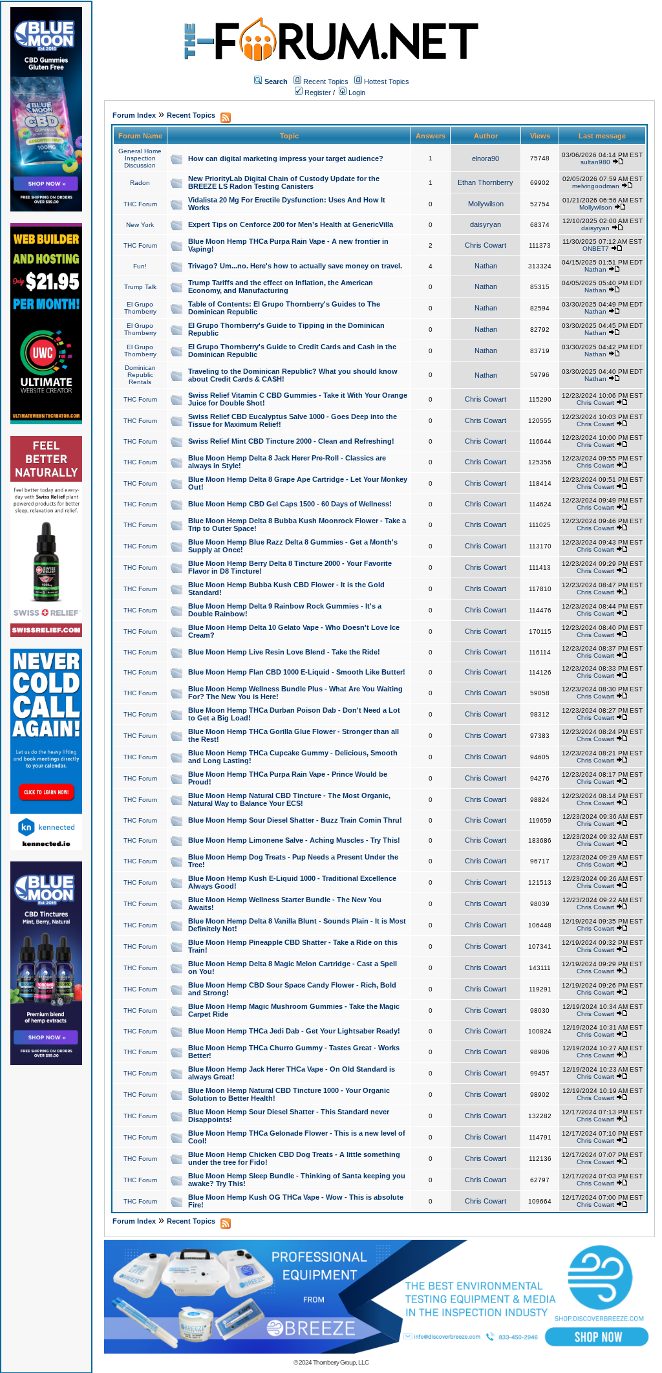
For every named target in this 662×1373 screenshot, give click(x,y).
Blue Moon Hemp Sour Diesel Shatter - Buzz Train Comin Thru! (295, 820)
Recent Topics (325, 81)
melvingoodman (595, 185)
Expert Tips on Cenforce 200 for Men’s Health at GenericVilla (290, 224)
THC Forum (140, 204)
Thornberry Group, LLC (340, 1362)
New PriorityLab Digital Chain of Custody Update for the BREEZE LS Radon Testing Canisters (283, 182)
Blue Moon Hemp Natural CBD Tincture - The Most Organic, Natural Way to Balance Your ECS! (289, 799)
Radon (140, 182)
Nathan (486, 266)
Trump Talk (140, 286)
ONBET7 (595, 248)
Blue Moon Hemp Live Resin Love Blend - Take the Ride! (284, 652)
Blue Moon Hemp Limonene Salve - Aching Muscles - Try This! (294, 840)
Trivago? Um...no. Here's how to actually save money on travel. (295, 266)
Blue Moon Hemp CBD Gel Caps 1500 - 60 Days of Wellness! (290, 504)
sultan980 (595, 162)
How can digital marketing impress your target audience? (285, 158)
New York (140, 224)
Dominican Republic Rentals (140, 374)
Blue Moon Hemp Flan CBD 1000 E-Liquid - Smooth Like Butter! (296, 672)
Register (317, 92)
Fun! (140, 266)
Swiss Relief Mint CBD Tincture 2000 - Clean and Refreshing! (291, 441)
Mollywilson (486, 204)
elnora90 (485, 158)
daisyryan (485, 224)
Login (356, 92)
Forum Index (134, 115)
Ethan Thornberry (485, 182)
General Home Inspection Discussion (140, 158)
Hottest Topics (386, 81)
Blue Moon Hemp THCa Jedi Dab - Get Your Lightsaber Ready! (294, 1031)
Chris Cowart (485, 245)
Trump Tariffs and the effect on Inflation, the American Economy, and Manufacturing (280, 286)
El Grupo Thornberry (140, 308)
